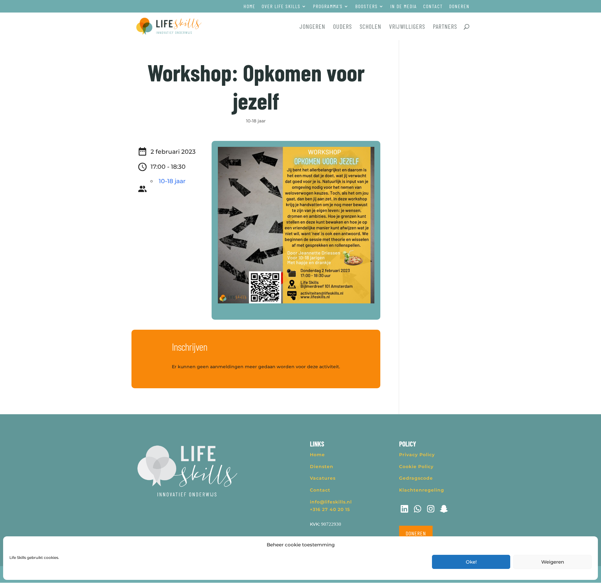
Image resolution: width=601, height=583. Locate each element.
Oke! (471, 562)
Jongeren (312, 27)
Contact (433, 6)
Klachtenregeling (421, 490)
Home (249, 6)
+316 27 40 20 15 (330, 509)
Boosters (366, 6)
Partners (445, 27)
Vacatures (323, 478)
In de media (403, 6)
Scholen (370, 27)
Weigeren (552, 562)
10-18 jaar (256, 121)
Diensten (321, 466)
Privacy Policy (417, 454)
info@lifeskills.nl (331, 502)
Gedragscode (416, 478)
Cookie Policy (416, 466)
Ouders (342, 27)
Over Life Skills (281, 6)
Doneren (459, 6)
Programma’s (328, 6)
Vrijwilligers (407, 27)
